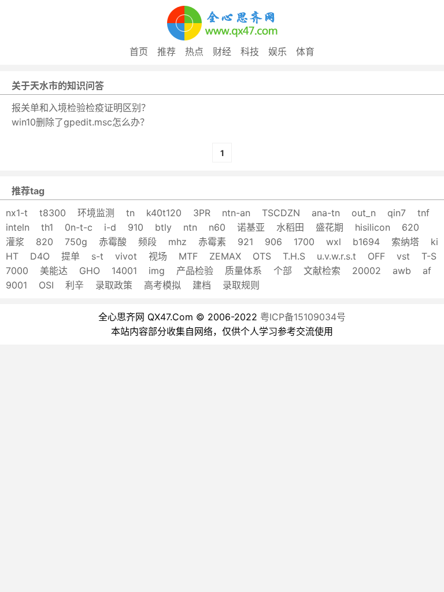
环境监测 (95, 213)
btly (163, 227)
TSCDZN (281, 213)
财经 (222, 51)
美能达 (54, 270)
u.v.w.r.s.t (336, 256)
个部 (282, 270)
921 (245, 241)
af (427, 270)
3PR (201, 213)
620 (410, 227)
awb (402, 270)
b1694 (366, 241)
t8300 (52, 213)
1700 (304, 241)
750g (76, 241)
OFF (376, 256)
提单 (70, 256)
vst (403, 256)
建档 (202, 285)
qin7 (396, 213)
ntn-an (236, 213)
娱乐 (277, 51)
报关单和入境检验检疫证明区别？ (81, 107)
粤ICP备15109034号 (303, 317)
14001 (124, 270)
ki (434, 241)
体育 (305, 51)
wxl (333, 241)
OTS (262, 256)
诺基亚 (251, 227)
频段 (147, 241)
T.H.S (294, 256)
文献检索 (322, 270)
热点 (194, 51)
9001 (16, 285)
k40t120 (164, 213)
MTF (188, 256)
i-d (110, 227)
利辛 (74, 285)
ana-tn (326, 213)
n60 (217, 227)
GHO (89, 270)
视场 (158, 256)
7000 (17, 270)
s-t (97, 256)
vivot (126, 256)
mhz (177, 241)
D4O (40, 256)
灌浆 (15, 241)
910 (135, 227)
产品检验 (194, 270)
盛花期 (329, 227)
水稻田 (290, 227)
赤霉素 (212, 241)
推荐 (166, 51)
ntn (190, 227)
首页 (139, 51)
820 (44, 241)
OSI (46, 285)
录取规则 (241, 285)
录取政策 (113, 285)
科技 (249, 51)
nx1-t (17, 213)
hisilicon (372, 227)
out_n (364, 213)
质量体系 (243, 270)
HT (12, 256)
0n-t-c (78, 227)
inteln (17, 227)
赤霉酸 (113, 241)
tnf (423, 213)
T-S (428, 256)
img (157, 270)
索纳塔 (405, 241)
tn (130, 213)
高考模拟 (162, 285)
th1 (47, 227)
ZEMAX (225, 256)
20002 (366, 270)
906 (273, 241)
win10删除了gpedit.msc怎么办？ (80, 122)
